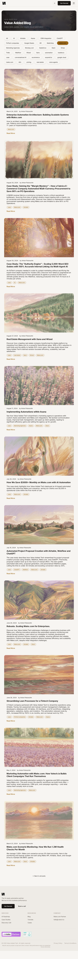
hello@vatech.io (59, 919)
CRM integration (46, 38)
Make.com (62, 43)
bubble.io (61, 52)
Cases (30, 922)
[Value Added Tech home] (4, 3)
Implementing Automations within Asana (26, 412)
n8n (20, 62)
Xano (38, 52)
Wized (29, 52)
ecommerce (36, 57)
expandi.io (48, 57)
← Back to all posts (39, 876)
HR (40, 43)
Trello (8, 52)
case (7, 57)
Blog (29, 916)
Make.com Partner (60, 916)
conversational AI (20, 57)
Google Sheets (29, 43)
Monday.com (29, 48)
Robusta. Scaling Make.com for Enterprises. (28, 626)
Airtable (22, 38)
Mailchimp (50, 43)
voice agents (53, 62)
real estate (40, 62)
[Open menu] (74, 3)
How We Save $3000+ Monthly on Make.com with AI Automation (39, 482)
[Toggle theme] (54, 3)
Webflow (18, 52)
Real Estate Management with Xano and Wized (30, 339)
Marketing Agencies (13, 48)
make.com (9, 62)
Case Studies (6, 919)
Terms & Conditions (70, 943)
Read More (11, 133)
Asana (33, 38)
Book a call (22, 906)
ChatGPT (60, 38)
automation (49, 52)
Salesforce (42, 48)
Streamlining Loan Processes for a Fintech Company (32, 701)
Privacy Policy (58, 943)
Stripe (63, 48)
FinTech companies (12, 43)
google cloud (61, 57)
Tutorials (30, 919)
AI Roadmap (6, 916)
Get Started (64, 3)
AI (14, 38)
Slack (53, 48)
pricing (29, 62)
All (7, 38)
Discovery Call (6, 922)
